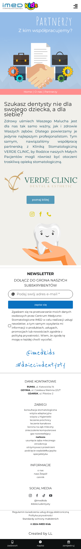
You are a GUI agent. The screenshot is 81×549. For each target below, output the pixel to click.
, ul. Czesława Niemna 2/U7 (40, 390)
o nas (40, 470)
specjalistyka (40, 454)
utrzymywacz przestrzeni (40, 447)
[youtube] (50, 495)
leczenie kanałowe (40, 423)
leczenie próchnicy (40, 420)
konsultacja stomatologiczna (40, 409)
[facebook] (40, 214)
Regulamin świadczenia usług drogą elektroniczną (40, 512)
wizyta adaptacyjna (40, 413)
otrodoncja (40, 443)
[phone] (49, 214)
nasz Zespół (40, 473)
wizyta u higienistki (40, 416)
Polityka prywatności (41, 515)
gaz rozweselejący (40, 433)
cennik (40, 477)
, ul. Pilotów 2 (40, 393)
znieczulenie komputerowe (40, 430)
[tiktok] (43, 495)
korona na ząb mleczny (41, 426)
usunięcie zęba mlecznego (40, 440)
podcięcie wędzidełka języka (40, 450)
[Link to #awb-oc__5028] (75, 6)
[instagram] (32, 214)
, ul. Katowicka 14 (40, 386)
